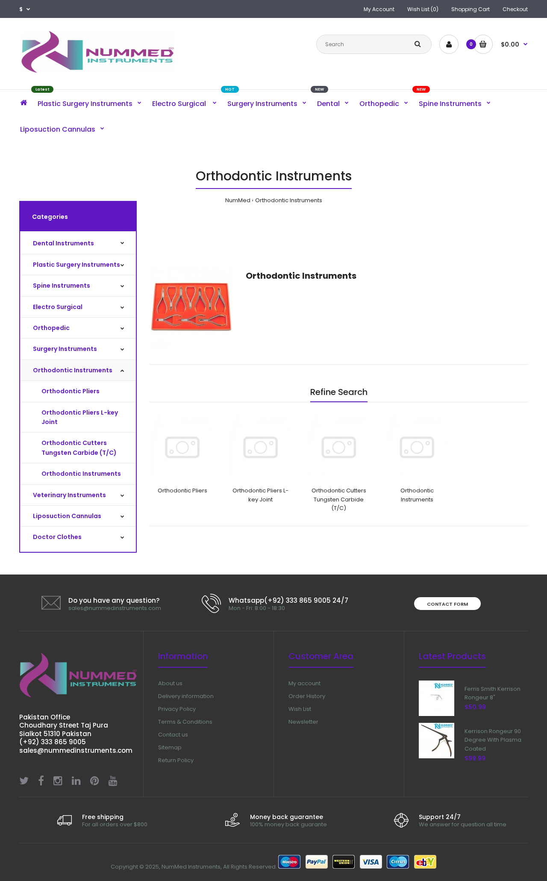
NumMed (237, 200)
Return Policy (176, 760)
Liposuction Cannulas (67, 516)
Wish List (299, 709)
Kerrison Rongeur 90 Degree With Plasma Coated (493, 740)
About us (170, 683)
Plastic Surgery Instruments (76, 264)
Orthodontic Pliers (70, 391)
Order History (306, 696)
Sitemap (170, 747)
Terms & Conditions (185, 722)
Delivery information (186, 696)
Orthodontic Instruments (288, 200)
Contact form (447, 604)
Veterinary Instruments (69, 495)
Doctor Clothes (57, 537)
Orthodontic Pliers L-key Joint (79, 417)
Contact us (173, 735)
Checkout (515, 9)
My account (304, 683)
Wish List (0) (422, 9)
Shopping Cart (470, 9)
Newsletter (303, 722)
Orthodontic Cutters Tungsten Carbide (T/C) (79, 448)
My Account (379, 9)
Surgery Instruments (65, 349)
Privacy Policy (177, 709)
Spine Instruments (61, 285)
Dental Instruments (63, 243)
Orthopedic (51, 328)
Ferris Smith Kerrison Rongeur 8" (493, 693)
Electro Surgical (57, 307)
